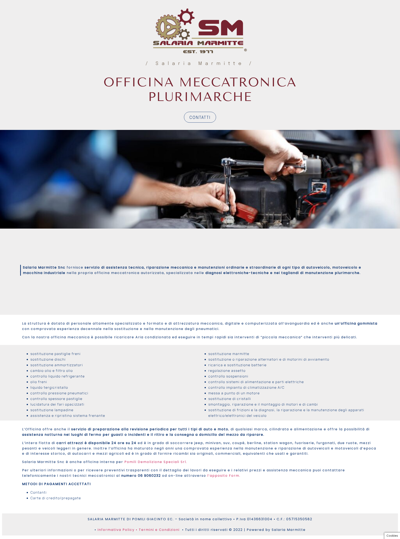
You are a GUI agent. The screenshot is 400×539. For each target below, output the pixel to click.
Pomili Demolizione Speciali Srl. (155, 461)
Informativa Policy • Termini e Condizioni (139, 529)
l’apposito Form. (223, 475)
